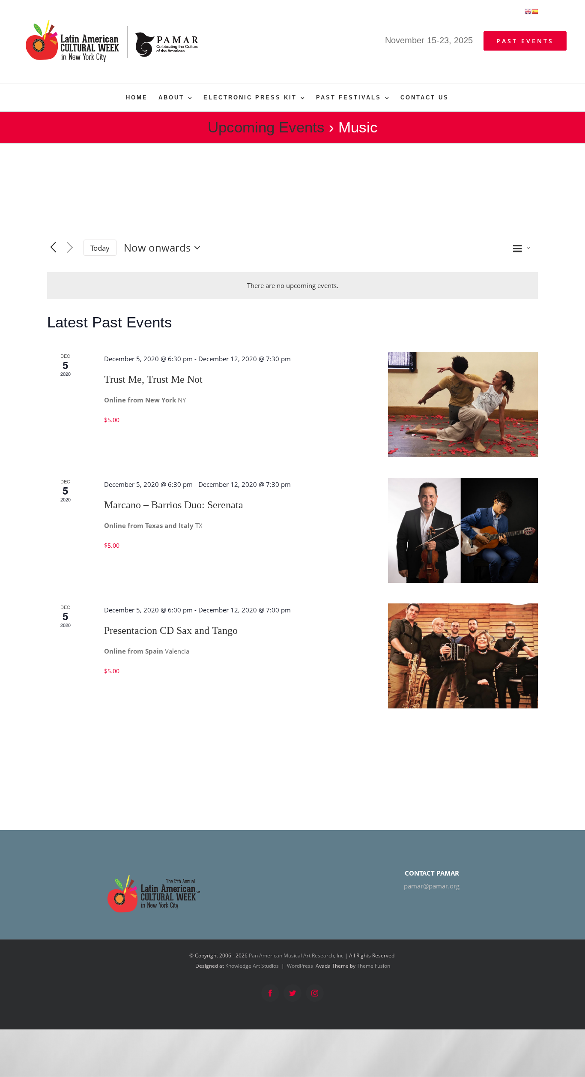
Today (100, 248)
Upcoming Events (266, 127)
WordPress (300, 965)
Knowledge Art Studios (252, 965)
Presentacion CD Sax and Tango (171, 630)
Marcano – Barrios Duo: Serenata (173, 504)
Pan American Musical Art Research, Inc (296, 955)
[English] (528, 10)
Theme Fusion (373, 965)
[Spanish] (534, 10)
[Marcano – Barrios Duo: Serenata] (463, 530)
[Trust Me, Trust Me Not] (463, 404)
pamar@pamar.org (432, 886)
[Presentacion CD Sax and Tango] (463, 655)
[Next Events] (70, 247)
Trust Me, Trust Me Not (153, 379)
